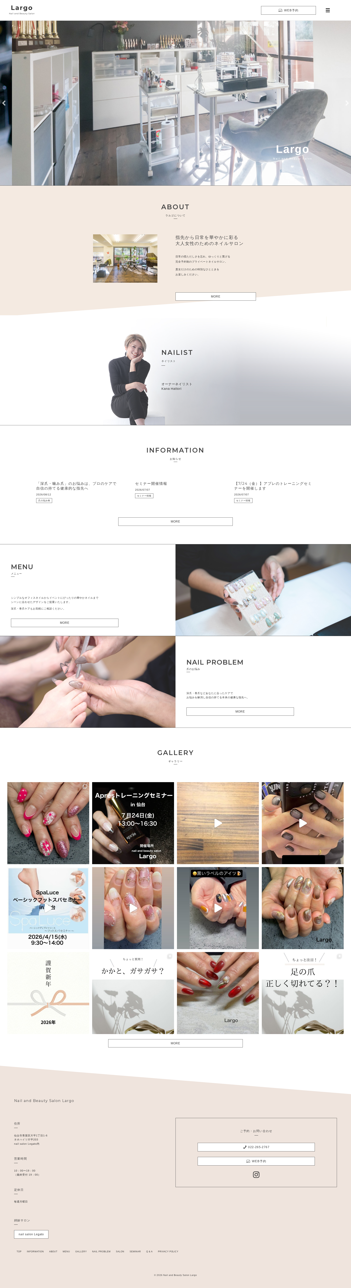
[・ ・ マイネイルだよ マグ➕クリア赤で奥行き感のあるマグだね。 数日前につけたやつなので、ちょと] (218, 993)
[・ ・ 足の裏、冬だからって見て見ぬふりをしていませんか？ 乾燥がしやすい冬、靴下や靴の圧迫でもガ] (133, 993)
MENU (66, 1251)
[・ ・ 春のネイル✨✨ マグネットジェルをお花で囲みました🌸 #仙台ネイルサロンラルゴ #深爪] (133, 908)
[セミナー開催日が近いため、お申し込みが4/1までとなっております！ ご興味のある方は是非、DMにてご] (48, 908)
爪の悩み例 (44, 500)
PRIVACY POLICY (168, 1251)
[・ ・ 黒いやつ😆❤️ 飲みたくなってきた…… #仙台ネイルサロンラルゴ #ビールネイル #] (218, 908)
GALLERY (81, 1251)
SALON (120, 1251)
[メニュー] (327, 10)
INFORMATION (35, 1251)
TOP (19, 1251)
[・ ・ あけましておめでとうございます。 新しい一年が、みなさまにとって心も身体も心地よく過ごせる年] (48, 993)
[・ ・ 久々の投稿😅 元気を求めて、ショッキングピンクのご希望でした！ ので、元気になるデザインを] (48, 823)
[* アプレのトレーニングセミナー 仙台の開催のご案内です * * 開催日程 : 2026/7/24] (133, 823)
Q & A (149, 1251)
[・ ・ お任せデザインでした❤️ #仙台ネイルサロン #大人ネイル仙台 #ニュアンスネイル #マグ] (303, 908)
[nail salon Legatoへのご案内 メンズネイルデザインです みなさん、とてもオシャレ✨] (303, 823)
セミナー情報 (144, 496)
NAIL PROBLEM (101, 1251)
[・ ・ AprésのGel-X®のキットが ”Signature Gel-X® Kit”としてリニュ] (218, 823)
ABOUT (53, 1251)
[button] (4, 103)
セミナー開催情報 (151, 483)
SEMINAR (135, 1251)
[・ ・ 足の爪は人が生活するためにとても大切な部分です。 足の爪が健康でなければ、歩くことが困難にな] (303, 993)
